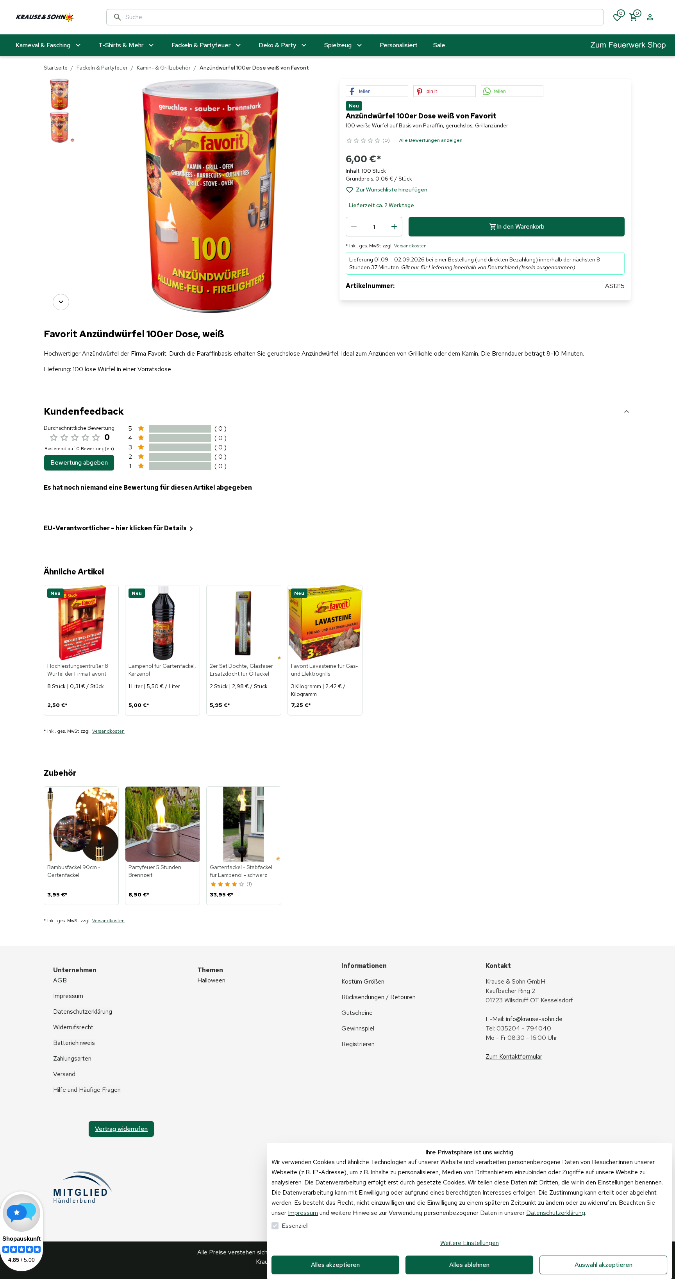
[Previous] (61, 89)
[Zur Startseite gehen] (53, 17)
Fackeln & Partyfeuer (102, 67)
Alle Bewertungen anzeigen (430, 140)
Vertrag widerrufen (121, 1129)
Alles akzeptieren (335, 1265)
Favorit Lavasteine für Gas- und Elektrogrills (324, 669)
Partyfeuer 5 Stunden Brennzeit (155, 871)
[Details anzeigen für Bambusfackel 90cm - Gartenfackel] (81, 824)
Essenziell (295, 1226)
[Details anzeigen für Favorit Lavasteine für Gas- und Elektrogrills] (325, 622)
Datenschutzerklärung (555, 1213)
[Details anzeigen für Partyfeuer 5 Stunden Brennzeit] (162, 824)
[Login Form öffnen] (650, 17)
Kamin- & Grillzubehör (164, 67)
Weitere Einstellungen (469, 1243)
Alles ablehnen (469, 1265)
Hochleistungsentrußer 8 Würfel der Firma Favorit (77, 669)
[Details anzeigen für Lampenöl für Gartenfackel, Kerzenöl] (162, 622)
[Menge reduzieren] (354, 226)
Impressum (303, 1213)
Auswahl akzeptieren (603, 1265)
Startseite (56, 67)
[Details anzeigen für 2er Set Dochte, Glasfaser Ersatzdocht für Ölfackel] (244, 622)
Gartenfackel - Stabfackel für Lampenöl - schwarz (241, 871)
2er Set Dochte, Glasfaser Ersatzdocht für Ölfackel (241, 669)
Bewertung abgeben (79, 462)
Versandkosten (410, 246)
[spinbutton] (374, 226)
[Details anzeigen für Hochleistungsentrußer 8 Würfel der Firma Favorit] (81, 622)
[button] (377, 91)
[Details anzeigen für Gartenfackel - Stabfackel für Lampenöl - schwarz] (244, 824)
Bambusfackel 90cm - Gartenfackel (73, 871)
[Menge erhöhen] (394, 226)
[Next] (61, 302)
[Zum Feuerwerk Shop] (628, 45)
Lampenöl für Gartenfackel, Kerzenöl (162, 669)
